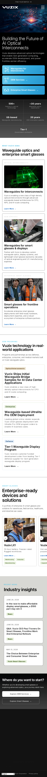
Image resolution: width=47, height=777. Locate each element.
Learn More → (10, 209)
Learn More (12, 397)
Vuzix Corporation (21, 773)
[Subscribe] (40, 766)
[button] (42, 7)
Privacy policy (33, 773)
